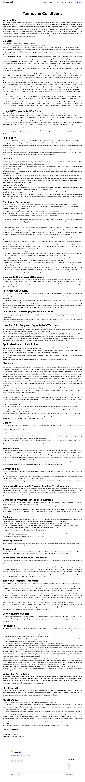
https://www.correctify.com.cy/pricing (61, 230)
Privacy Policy (38, 35)
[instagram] (12, 761)
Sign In (70, 2)
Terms (12, 774)
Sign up (78, 2)
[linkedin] (15, 761)
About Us (45, 2)
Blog (51, 2)
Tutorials (64, 2)
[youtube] (22, 761)
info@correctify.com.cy (57, 257)
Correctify (25, 49)
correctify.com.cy (32, 22)
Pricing (57, 2)
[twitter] (18, 761)
